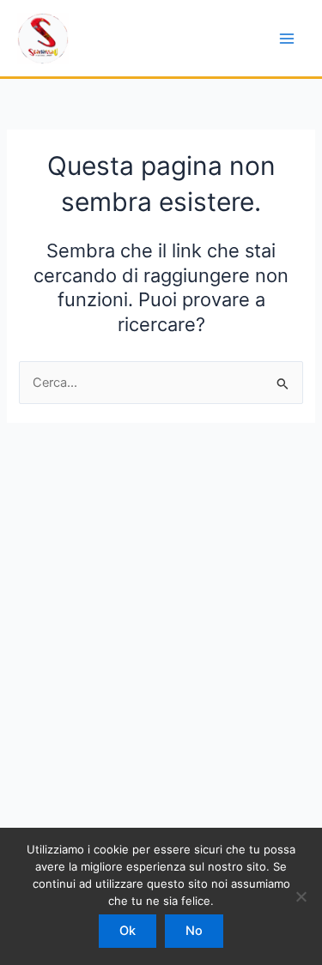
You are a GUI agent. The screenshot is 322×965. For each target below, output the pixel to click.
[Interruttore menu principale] (287, 39)
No (194, 930)
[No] (300, 896)
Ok (127, 930)
